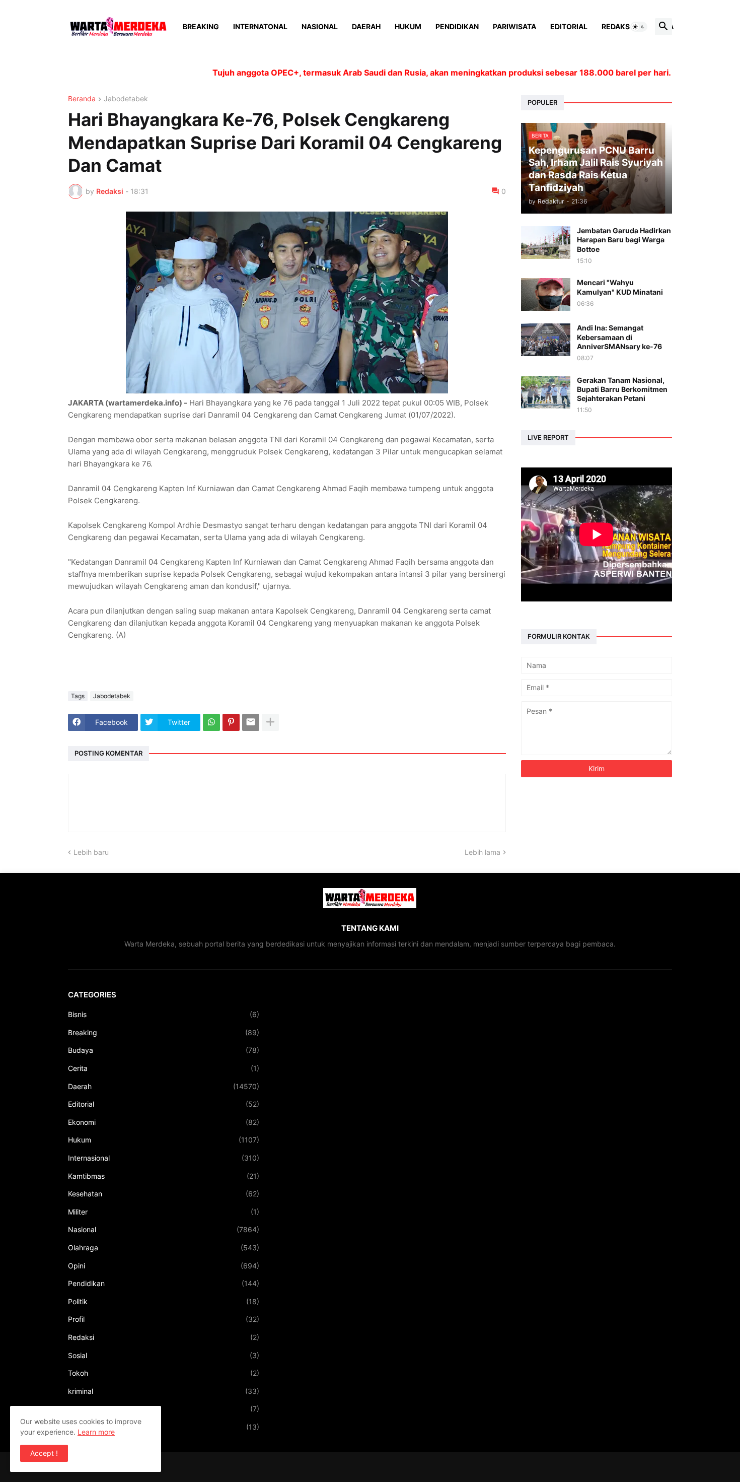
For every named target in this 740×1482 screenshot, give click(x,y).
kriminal (163, 1391)
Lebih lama (482, 852)
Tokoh (163, 1373)
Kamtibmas (163, 1176)
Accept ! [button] (44, 1453)
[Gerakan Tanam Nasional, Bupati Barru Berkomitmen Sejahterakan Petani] (545, 392)
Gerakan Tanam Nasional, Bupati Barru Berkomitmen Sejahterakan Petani (622, 389)
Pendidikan (457, 26)
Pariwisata (514, 26)
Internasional (163, 1158)
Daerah (366, 26)
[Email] (250, 722)
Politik (163, 1301)
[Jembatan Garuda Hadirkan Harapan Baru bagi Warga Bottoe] (545, 242)
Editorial (568, 26)
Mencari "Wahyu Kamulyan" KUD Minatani (620, 287)
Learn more (96, 1432)
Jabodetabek (126, 99)
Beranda (82, 99)
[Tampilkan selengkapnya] (270, 722)
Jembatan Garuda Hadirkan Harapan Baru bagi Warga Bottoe (624, 239)
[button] (638, 27)
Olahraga (163, 1247)
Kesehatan (163, 1193)
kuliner (163, 1408)
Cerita (163, 1068)
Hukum (408, 26)
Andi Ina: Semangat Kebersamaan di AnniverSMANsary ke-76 (619, 336)
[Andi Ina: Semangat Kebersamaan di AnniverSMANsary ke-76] (545, 339)
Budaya (163, 1050)
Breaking (201, 26)
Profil (163, 1319)
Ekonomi (163, 1122)
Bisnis (163, 1014)
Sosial (163, 1355)
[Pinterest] (231, 722)
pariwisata (163, 1427)
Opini (163, 1265)
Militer (163, 1211)
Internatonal (260, 26)
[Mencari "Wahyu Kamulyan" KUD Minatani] (545, 294)
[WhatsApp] (211, 722)
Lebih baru (91, 852)
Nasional (320, 26)
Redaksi (617, 26)
